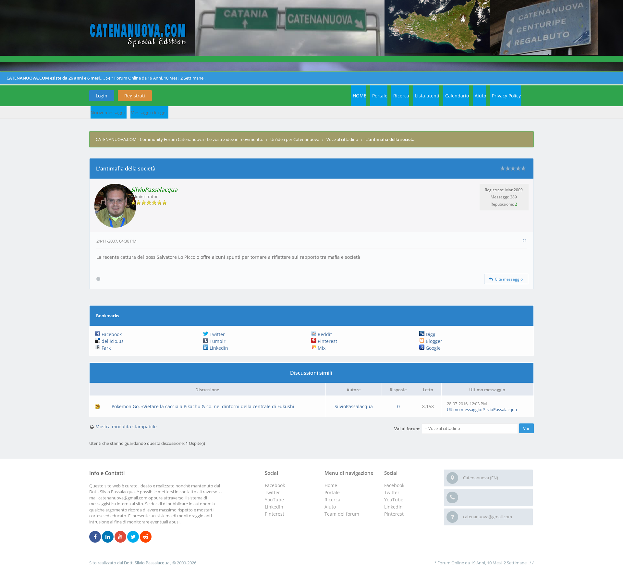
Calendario (457, 96)
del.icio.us (112, 341)
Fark (105, 348)
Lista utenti (427, 96)
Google (432, 348)
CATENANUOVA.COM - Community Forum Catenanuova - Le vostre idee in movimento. (179, 139)
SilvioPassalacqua (354, 406)
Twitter (216, 334)
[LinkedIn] (108, 537)
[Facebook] (95, 537)
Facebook (111, 334)
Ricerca (401, 96)
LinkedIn (218, 348)
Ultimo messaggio (464, 409)
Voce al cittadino (342, 139)
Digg (429, 334)
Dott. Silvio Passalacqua (147, 563)
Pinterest (326, 341)
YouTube (393, 499)
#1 (524, 240)
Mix (320, 348)
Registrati (134, 96)
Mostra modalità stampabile (126, 426)
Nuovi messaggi (108, 112)
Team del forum (341, 514)
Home (330, 485)
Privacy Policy (506, 96)
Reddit (324, 334)
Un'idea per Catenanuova (294, 139)
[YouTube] (120, 537)
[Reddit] (146, 537)
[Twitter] (133, 537)
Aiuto (480, 96)
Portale (379, 96)
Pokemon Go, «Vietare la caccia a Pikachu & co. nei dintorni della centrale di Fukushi (203, 406)
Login (101, 96)
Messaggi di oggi (148, 112)
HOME (359, 96)
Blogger (433, 341)
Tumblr (217, 341)
